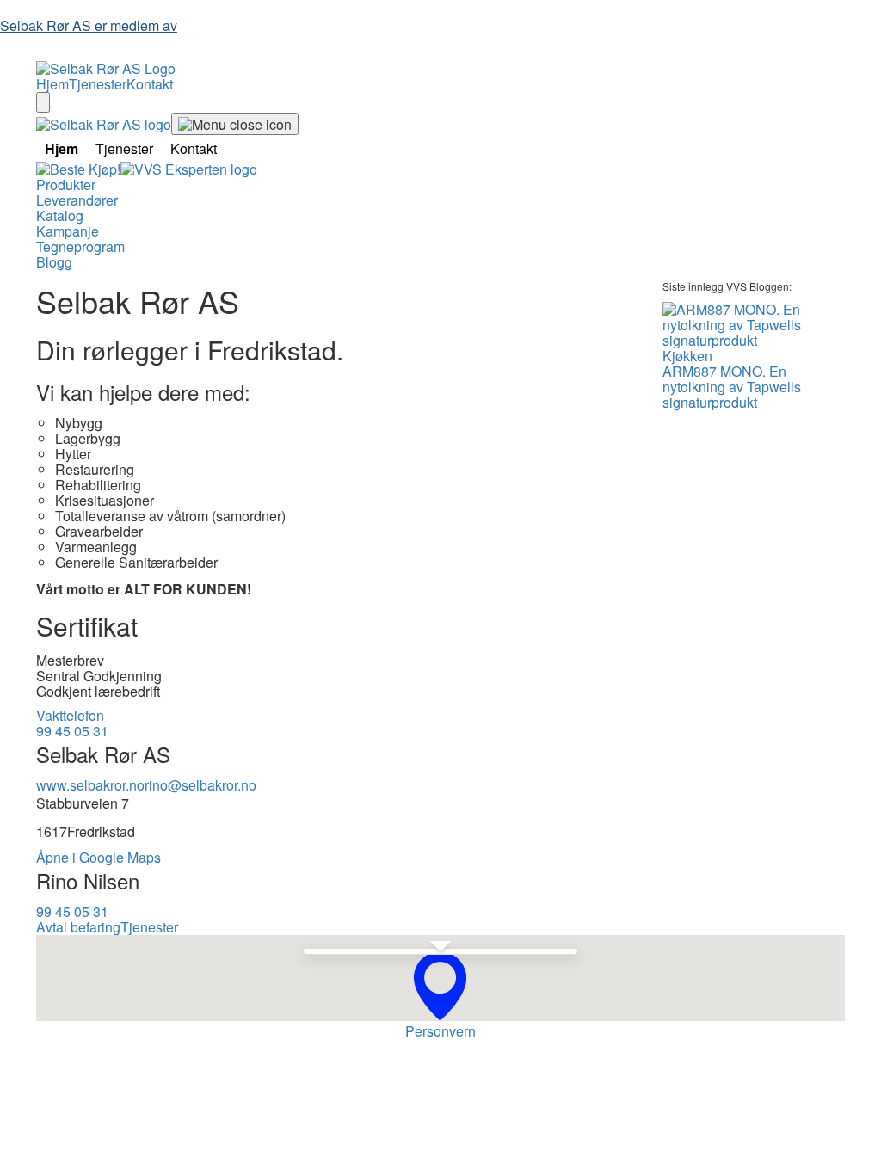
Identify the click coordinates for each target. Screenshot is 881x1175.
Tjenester (97, 84)
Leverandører (77, 200)
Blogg (54, 262)
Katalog (59, 215)
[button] (440, 986)
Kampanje (67, 231)
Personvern (440, 1031)
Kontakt (149, 84)
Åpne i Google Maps (98, 857)
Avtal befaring (78, 927)
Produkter (65, 184)
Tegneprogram (80, 246)
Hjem (52, 84)
